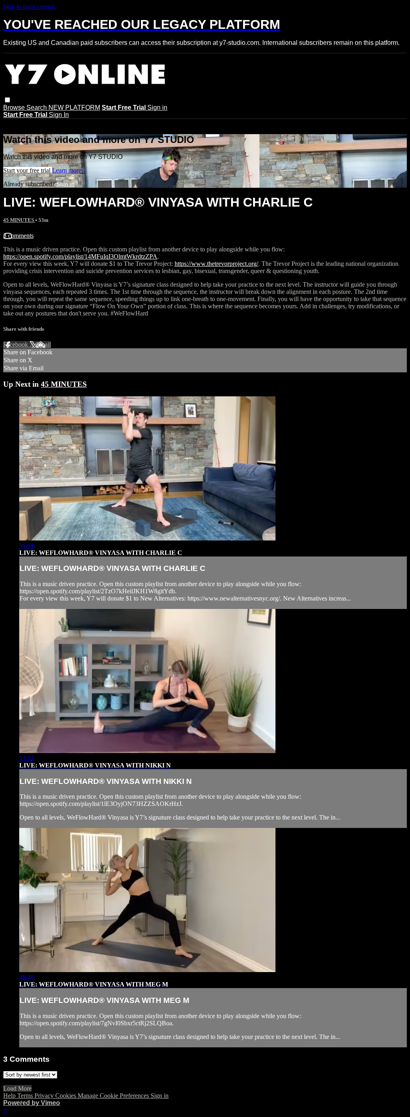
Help (10, 1095)
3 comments (18, 235)
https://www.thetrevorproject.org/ (216, 263)
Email (43, 344)
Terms (25, 1095)
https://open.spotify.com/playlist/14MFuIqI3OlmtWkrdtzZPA (80, 256)
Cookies (66, 1095)
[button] (7, 99)
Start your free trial (27, 170)
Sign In (59, 114)
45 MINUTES (19, 220)
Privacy (44, 1095)
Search (37, 107)
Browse (14, 107)
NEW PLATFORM (74, 107)
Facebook (16, 344)
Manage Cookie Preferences (114, 1095)
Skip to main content (29, 6)
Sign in (157, 107)
